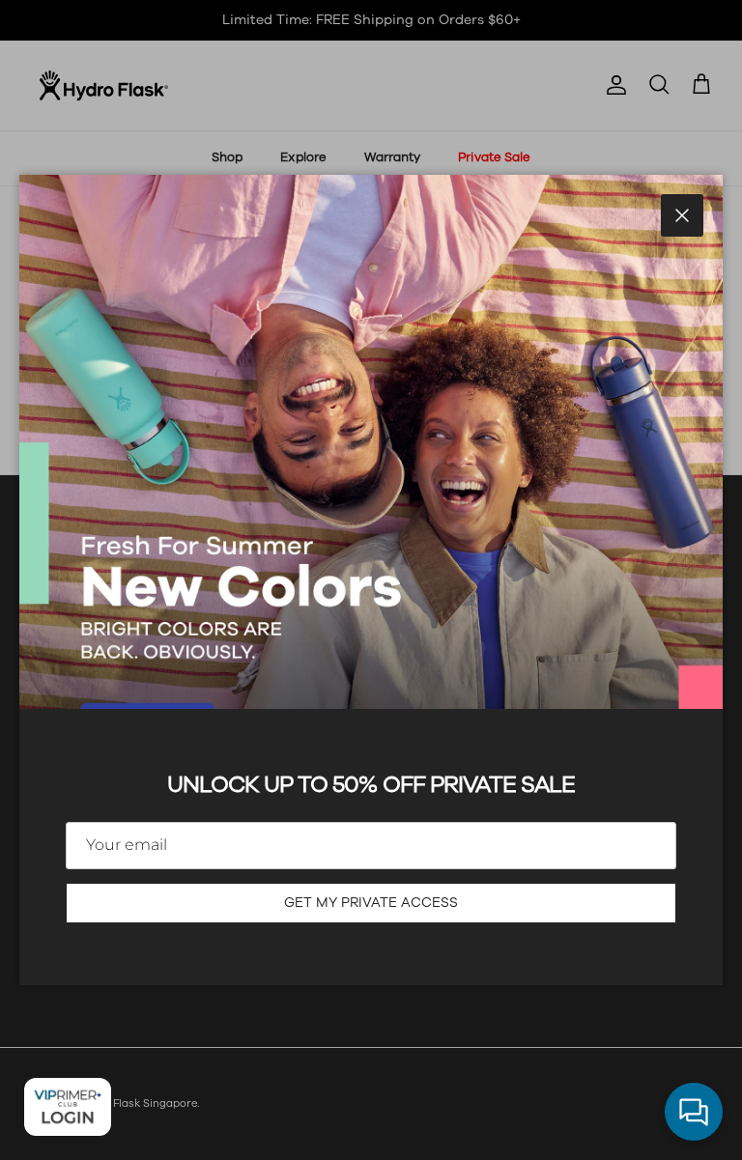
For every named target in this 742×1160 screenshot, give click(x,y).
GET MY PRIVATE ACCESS (371, 902)
